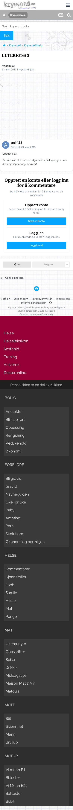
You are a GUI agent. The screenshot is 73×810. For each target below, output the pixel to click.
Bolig (10, 398)
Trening (10, 357)
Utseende (20, 298)
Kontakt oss (62, 298)
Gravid (11, 486)
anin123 (10, 65)
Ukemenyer (16, 643)
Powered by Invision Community (36, 314)
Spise (10, 659)
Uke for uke (16, 502)
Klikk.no (56, 385)
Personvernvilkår (41, 298)
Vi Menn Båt (16, 785)
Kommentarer (18, 569)
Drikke (11, 667)
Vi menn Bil (15, 769)
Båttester (14, 793)
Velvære (11, 364)
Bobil (10, 801)
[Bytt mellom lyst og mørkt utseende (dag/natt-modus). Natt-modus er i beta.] (50, 302)
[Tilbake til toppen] (36, 288)
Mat (9, 608)
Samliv (11, 592)
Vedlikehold (16, 443)
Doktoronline (15, 372)
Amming (13, 518)
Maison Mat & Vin (21, 683)
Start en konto (36, 221)
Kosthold (11, 349)
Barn (10, 526)
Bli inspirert (15, 419)
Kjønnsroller (16, 577)
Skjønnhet (14, 726)
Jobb (10, 585)
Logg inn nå (36, 245)
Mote (10, 705)
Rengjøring (15, 435)
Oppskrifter (15, 651)
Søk (6, 35)
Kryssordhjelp (26, 69)
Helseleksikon (16, 341)
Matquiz (12, 691)
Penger (12, 616)
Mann (11, 734)
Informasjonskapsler (33, 302)
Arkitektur (14, 411)
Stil (8, 718)
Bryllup (12, 742)
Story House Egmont (54, 307)
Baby (10, 510)
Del (18, 264)
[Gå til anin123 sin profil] (5, 145)
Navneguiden (17, 494)
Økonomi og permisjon (25, 541)
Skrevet (23, 147)
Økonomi (13, 451)
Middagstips (16, 675)
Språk (5, 298)
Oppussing (15, 427)
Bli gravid (13, 478)
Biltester (13, 777)
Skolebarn (14, 534)
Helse (9, 333)
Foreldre (14, 464)
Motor (11, 756)
